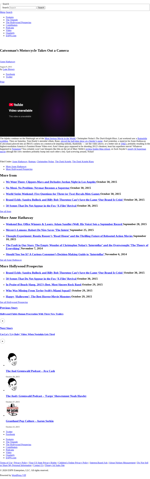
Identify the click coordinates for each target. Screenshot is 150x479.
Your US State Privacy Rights (43, 462)
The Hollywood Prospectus (18, 22)
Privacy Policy (21, 462)
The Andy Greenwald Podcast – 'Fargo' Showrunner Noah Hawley (46, 396)
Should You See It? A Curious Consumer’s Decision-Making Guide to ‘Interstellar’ (55, 254)
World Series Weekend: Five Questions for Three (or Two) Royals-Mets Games (53, 193)
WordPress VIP (19, 475)
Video (8, 30)
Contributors (11, 25)
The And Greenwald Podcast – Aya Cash (30, 371)
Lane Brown (9, 69)
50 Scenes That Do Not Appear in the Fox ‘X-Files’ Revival (41, 205)
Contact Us (38, 465)
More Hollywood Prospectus (19, 169)
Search (5, 7)
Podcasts (10, 27)
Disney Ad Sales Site (55, 465)
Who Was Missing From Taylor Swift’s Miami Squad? (39, 290)
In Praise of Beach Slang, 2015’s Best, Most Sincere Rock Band (44, 284)
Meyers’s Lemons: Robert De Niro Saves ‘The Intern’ (38, 230)
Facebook (10, 74)
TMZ (123, 143)
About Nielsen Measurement (122, 462)
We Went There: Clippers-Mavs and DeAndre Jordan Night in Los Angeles (51, 181)
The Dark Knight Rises (83, 161)
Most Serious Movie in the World (60, 138)
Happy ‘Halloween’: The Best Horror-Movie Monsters (38, 296)
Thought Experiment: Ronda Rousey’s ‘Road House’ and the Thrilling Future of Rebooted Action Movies (69, 236)
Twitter (9, 77)
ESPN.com (11, 35)
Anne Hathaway (7, 61)
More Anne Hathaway (16, 166)
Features (10, 17)
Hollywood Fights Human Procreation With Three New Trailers (31, 314)
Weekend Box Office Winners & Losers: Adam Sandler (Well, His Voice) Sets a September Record (64, 224)
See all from (5, 211)
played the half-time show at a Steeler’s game (82, 141)
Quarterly (10, 33)
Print (2, 82)
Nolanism (16, 149)
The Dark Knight (63, 161)
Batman (32, 161)
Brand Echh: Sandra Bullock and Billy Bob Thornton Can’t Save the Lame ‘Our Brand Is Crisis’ (65, 199)
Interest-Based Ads (99, 462)
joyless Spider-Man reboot (98, 149)
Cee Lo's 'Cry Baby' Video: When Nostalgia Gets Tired (27, 334)
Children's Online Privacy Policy (73, 462)
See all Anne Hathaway (11, 260)
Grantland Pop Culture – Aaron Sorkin (30, 421)
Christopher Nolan (45, 161)
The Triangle (12, 20)
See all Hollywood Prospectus (14, 302)
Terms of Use (6, 462)
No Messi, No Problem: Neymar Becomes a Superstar (38, 187)
